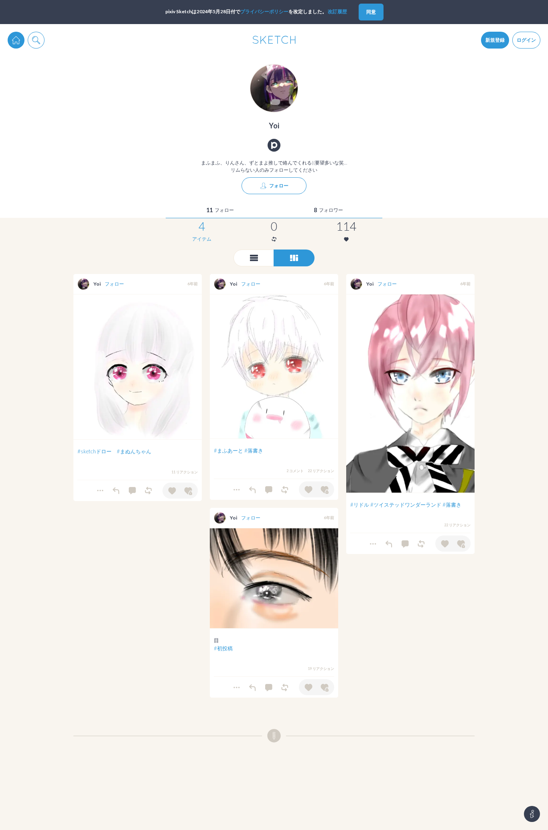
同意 (371, 12)
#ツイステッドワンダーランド (405, 504)
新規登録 (495, 40)
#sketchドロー (94, 451)
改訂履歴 (337, 11)
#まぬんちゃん (134, 451)
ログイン (526, 40)
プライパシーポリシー (264, 11)
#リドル (359, 504)
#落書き (253, 450)
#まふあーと (228, 450)
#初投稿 (223, 648)
